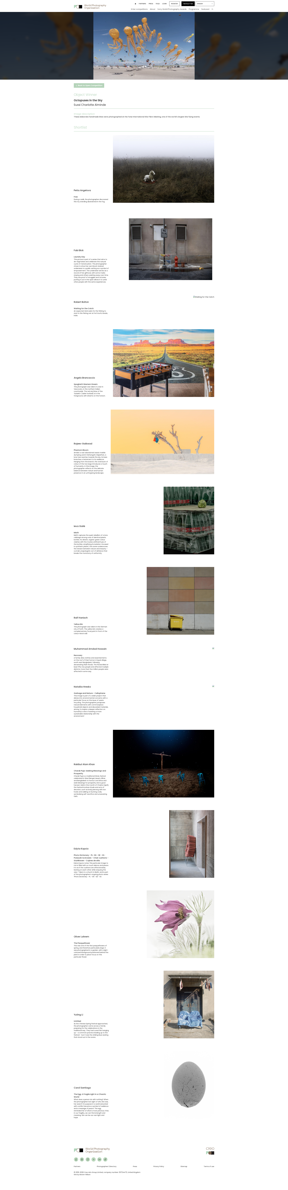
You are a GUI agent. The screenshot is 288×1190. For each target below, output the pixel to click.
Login (164, 4)
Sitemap (184, 1166)
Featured (205, 9)
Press (151, 4)
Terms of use (209, 1166)
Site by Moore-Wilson (82, 1174)
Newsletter (188, 4)
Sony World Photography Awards (172, 9)
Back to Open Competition (89, 85)
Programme (194, 9)
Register (174, 4)
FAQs (158, 4)
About (152, 9)
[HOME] (135, 3)
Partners (142, 4)
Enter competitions (139, 9)
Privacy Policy (158, 1166)
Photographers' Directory (106, 1166)
